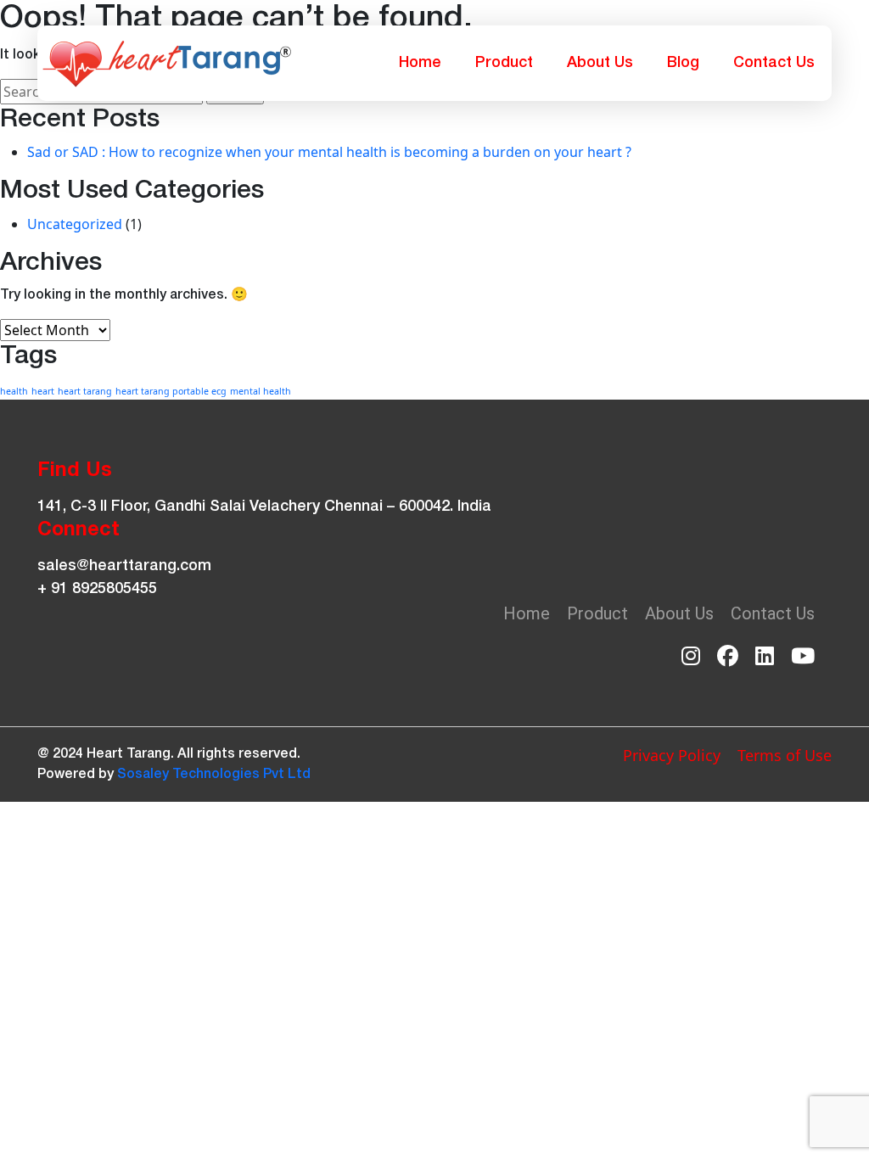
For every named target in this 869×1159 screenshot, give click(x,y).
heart (42, 391)
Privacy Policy (671, 755)
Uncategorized (74, 224)
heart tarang (85, 391)
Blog (683, 63)
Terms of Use (784, 755)
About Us (600, 63)
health (14, 391)
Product (504, 63)
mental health (260, 391)
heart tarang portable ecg (171, 391)
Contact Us (774, 63)
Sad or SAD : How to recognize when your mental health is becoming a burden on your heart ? (329, 152)
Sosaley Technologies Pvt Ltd (214, 775)
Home (420, 63)
